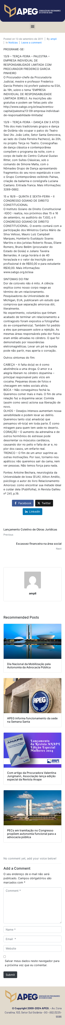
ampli (53, 38)
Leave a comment (31, 42)
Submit (10, 974)
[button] (32, 26)
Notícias (13, 42)
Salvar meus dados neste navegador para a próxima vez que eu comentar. (32, 963)
